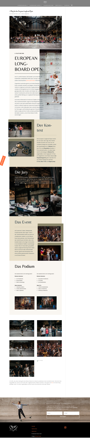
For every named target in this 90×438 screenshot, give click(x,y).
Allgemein (27, 13)
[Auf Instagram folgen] (65, 427)
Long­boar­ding (22, 5)
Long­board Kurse (35, 5)
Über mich (58, 5)
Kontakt (33, 426)
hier (52, 382)
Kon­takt (67, 5)
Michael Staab (38, 436)
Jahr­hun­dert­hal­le (30, 80)
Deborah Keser (14, 13)
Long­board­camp (49, 5)
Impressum (34, 431)
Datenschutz (34, 428)
